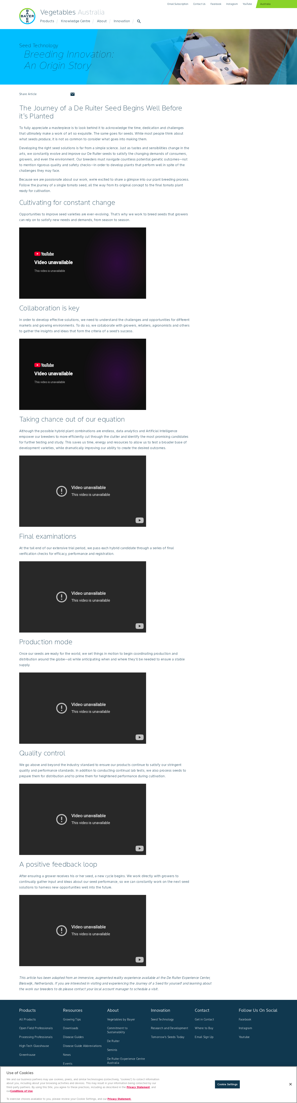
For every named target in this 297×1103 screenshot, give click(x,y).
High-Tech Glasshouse (34, 1046)
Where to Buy (204, 1028)
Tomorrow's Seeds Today (168, 1037)
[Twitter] (53, 94)
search (139, 21)
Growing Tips (72, 1019)
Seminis (112, 1050)
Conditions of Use (21, 1091)
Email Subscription (178, 3)
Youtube (244, 1037)
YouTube (247, 3)
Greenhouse (27, 1055)
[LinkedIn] (63, 94)
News (67, 1055)
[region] (148, 1084)
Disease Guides (73, 1037)
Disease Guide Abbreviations (82, 1046)
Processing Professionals (36, 1037)
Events (67, 1063)
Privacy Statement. (119, 1099)
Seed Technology (162, 1019)
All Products (27, 1019)
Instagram (232, 3)
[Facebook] (43, 94)
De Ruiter (113, 1041)
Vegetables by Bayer (121, 1019)
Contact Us (199, 3)
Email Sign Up (204, 1037)
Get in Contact (204, 1019)
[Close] (290, 1084)
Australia (265, 3)
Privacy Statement (138, 1087)
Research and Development (169, 1028)
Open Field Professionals (36, 1028)
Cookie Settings (227, 1084)
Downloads (70, 1028)
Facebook (216, 3)
